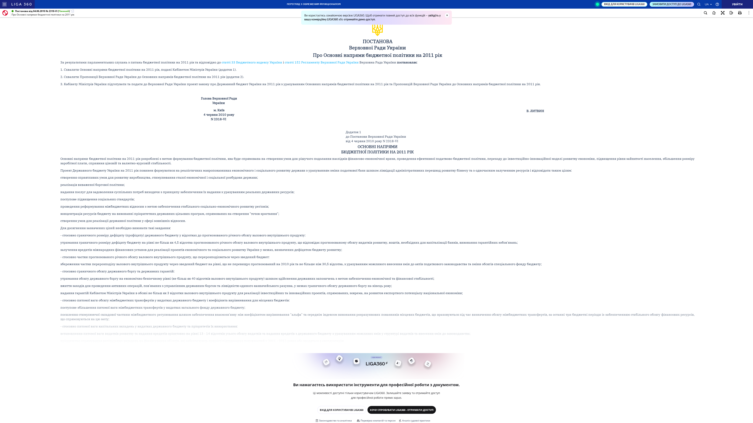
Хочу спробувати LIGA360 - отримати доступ (402, 410)
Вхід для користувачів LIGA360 (341, 410)
